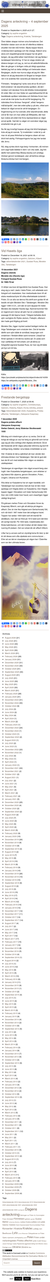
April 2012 (9, 1109)
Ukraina (16, 1247)
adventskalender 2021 (15, 261)
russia (15, 1243)
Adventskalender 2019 (25, 1202)
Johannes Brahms (14, 1222)
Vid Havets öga (11, 250)
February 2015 (11, 1013)
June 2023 (9, 746)
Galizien (31, 258)
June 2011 (9, 1134)
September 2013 (12, 1063)
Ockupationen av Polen (36, 1233)
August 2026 (10, 637)
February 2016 (11, 979)
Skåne (45, 1244)
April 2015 (9, 1007)
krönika (32, 407)
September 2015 (12, 994)
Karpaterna (31, 410)
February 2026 (11, 656)
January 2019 (11, 870)
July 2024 (9, 709)
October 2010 (11, 1153)
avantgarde (21, 1210)
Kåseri (39, 258)
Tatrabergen (36, 36)
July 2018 (9, 889)
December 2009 (12, 1184)
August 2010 (10, 1159)
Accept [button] (18, 1279)
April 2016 (9, 972)
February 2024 (11, 724)
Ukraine (24, 1246)
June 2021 (9, 783)
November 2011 (12, 1125)
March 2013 (10, 1078)
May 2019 (9, 858)
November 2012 (12, 1090)
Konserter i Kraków (12, 1228)
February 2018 (11, 904)
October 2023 (11, 734)
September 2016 (12, 957)
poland (40, 407)
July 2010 (9, 1162)
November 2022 (12, 752)
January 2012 (11, 1118)
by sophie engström (18, 33)
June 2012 (9, 1103)
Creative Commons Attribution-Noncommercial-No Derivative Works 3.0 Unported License (24, 1256)
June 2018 (9, 892)
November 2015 (12, 988)
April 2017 (9, 935)
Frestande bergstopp (15, 397)
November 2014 (12, 1022)
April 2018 (9, 898)
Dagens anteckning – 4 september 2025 (24, 23)
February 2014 (11, 1047)
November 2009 (12, 1187)
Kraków (27, 36)
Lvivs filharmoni (23, 1233)
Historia (12, 407)
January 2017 (11, 945)
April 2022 (9, 761)
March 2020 (10, 830)
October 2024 (11, 706)
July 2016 (9, 963)
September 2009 (12, 1193)
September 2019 (12, 848)
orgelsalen (10, 1237)
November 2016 (12, 951)
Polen (30, 1237)
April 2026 (9, 650)
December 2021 (12, 768)
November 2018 (12, 876)
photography (19, 1237)
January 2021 (11, 799)
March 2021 (10, 792)
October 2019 (11, 845)
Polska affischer (24, 1240)
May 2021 (9, 786)
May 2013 (9, 1072)
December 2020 (12, 802)
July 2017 (9, 926)
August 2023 (10, 740)
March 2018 (10, 901)
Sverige (5, 1247)
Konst (26, 407)
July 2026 (9, 640)
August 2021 (10, 777)
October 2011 (11, 1128)
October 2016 (11, 954)
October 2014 (11, 1025)
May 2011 (9, 1137)
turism (10, 1247)
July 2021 (9, 780)
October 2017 (11, 917)
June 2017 (9, 929)
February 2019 (11, 867)
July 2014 (9, 1031)
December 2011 (12, 1121)
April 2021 (9, 789)
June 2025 (9, 681)
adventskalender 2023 (9, 1210)
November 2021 (12, 771)
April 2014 (9, 1041)
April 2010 (9, 1171)
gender (33, 1219)
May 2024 (9, 715)
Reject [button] (27, 1279)
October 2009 (11, 1190)
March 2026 (10, 653)
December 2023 (12, 727)
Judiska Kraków (25, 1222)
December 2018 (12, 873)
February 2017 (11, 941)
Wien (30, 1247)
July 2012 (9, 1100)
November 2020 (12, 805)
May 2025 (9, 684)
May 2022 (9, 758)
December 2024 (12, 699)
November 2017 (12, 914)
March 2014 (10, 1044)
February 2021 (11, 796)
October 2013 (11, 1059)
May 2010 (9, 1168)
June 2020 (9, 820)
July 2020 (9, 817)
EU (35, 1215)
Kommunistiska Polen (37, 1225)
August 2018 (10, 886)
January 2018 (11, 907)
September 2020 (12, 811)
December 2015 (12, 985)
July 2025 (9, 678)
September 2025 (12, 671)
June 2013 (9, 1069)
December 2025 (12, 662)
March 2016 (10, 976)
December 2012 (12, 1087)
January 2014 (11, 1050)
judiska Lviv (35, 1222)
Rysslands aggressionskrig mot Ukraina (30, 1244)
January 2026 (11, 659)
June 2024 (9, 712)
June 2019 (9, 855)
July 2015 (9, 997)
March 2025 (10, 690)
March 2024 (10, 721)
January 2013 (11, 1084)
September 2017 (12, 920)
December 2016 (12, 948)
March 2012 (10, 1112)
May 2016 (9, 969)
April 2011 (9, 1140)
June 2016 (9, 966)
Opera (4, 1237)
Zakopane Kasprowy (29, 414)
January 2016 (11, 982)
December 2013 (12, 1053)
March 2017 (10, 938)
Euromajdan (40, 1215)
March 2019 (10, 864)
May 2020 (9, 824)
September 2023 (12, 737)
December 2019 (12, 839)
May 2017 (9, 932)
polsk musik (37, 1241)
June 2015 (9, 1000)
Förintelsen (19, 1218)
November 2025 (12, 665)
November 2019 (12, 842)
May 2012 (9, 1106)
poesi (25, 1237)
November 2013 (12, 1056)
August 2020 (10, 814)
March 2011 (10, 1143)
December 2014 (12, 1019)
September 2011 (12, 1131)
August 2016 (10, 960)
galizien (27, 1219)
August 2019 (10, 851)
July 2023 (9, 743)
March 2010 (10, 1174)
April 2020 (9, 827)
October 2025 (11, 668)
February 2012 (11, 1115)
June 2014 (9, 1035)
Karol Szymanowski (22, 1225)
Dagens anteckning (14, 36)
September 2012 (12, 1097)
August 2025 (10, 674)
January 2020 (11, 836)
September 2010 (12, 1156)
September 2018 (12, 882)
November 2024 (12, 703)
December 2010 (12, 1149)
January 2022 (11, 765)
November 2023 (12, 730)
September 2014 (12, 1028)
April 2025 (9, 687)
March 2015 (10, 1010)
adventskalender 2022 (29, 1205)
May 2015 (9, 1003)
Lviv (15, 1232)
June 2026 (9, 643)
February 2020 (11, 833)
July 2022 (9, 755)
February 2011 (11, 1146)
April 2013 (9, 1075)
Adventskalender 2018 (10, 1202)
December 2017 (12, 910)
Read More (35, 1278)
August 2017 (10, 923)
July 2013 (9, 1066)
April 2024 (9, 718)
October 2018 (11, 879)
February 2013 (11, 1081)
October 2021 (11, 774)
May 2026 (9, 647)
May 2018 (9, 895)
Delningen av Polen (26, 1215)
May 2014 (9, 1038)
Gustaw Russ (32, 261)
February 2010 (11, 1177)
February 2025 (11, 693)
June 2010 (9, 1165)
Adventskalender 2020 (16, 410)
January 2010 (11, 1180)
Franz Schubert (7, 1219)
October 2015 (11, 991)
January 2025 (11, 696)
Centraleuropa (34, 404)
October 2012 (11, 1094)
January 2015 (11, 1016)
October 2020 (11, 808)
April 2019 (9, 861)
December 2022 (12, 749)
